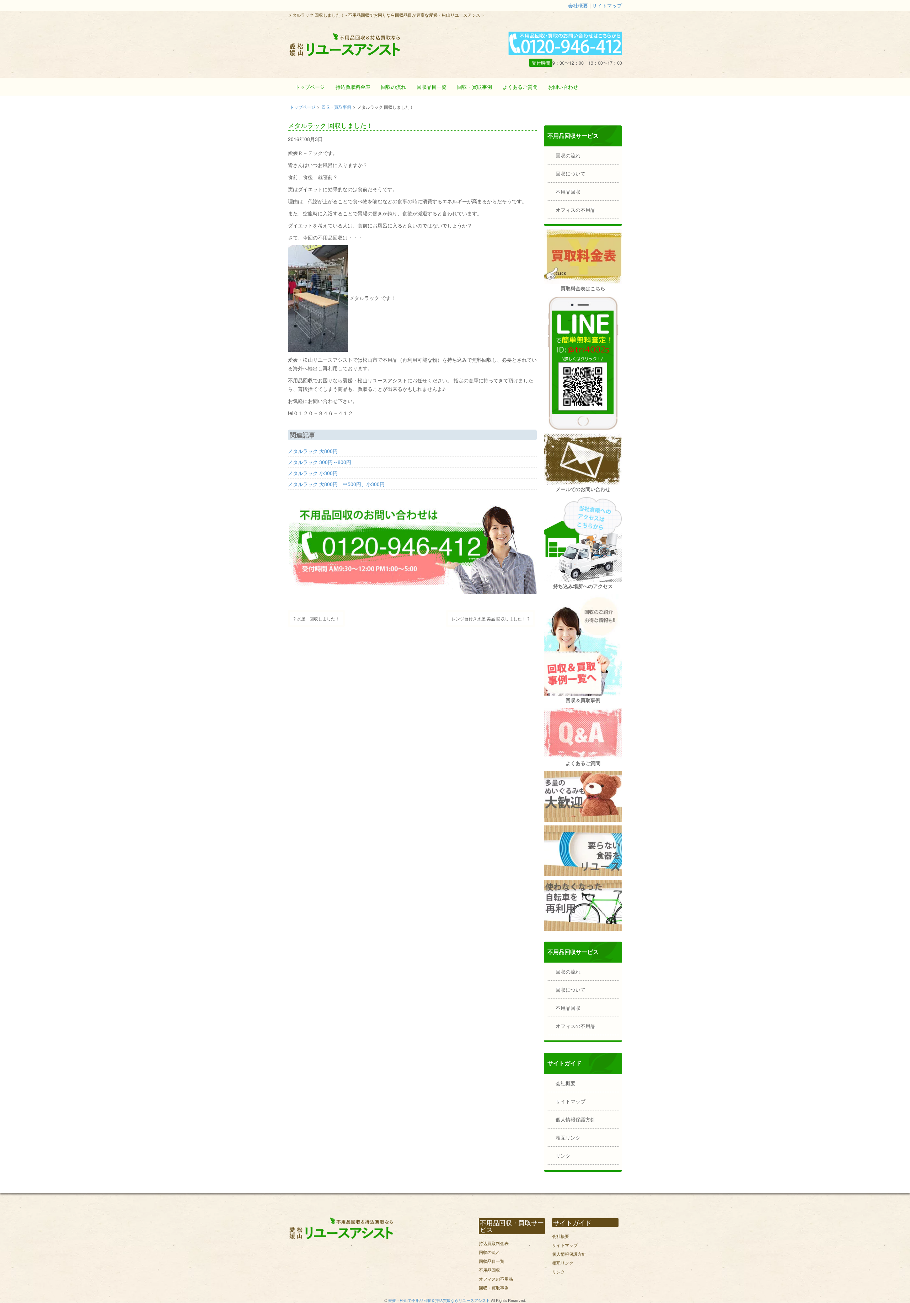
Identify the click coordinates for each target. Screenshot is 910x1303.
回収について (570, 173)
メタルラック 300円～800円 (319, 461)
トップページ (310, 86)
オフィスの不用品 (575, 209)
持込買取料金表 (353, 86)
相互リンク (568, 1137)
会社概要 (578, 5)
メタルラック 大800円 (313, 450)
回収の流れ (393, 86)
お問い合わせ (563, 86)
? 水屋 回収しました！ (316, 618)
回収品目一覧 (431, 86)
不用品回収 (568, 191)
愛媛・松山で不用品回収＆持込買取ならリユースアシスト (439, 1300)
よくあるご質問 (520, 86)
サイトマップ (607, 5)
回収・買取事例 (474, 86)
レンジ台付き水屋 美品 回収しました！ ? (490, 618)
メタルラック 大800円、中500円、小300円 (336, 484)
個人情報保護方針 (575, 1119)
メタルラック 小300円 (313, 472)
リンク (563, 1155)
